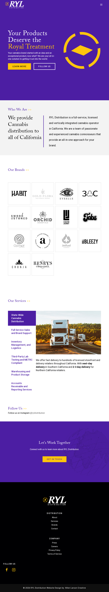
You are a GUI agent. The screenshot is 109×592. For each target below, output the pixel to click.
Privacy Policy (54, 550)
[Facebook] (6, 569)
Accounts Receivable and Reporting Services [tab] (21, 386)
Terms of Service (54, 554)
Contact (54, 529)
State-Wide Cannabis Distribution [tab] (17, 318)
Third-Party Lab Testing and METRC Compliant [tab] (21, 359)
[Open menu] (101, 5)
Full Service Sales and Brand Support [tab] (21, 331)
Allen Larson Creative (75, 588)
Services (54, 521)
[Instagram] (13, 569)
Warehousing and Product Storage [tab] (20, 373)
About (54, 517)
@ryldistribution (37, 413)
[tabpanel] (68, 341)
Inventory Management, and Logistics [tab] (21, 344)
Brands (55, 525)
